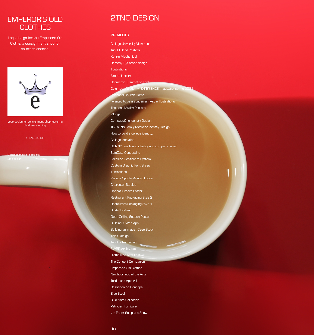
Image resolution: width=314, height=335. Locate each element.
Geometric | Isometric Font (130, 82)
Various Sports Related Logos (132, 178)
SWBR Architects (123, 248)
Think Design (120, 236)
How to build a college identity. (132, 133)
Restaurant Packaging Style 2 (131, 197)
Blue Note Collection (125, 300)
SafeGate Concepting (125, 152)
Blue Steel (118, 293)
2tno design (135, 17)
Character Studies (123, 184)
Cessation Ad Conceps (127, 287)
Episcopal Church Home (127, 95)
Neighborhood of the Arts (128, 274)
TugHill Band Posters (125, 50)
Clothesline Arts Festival (128, 255)
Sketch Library (121, 75)
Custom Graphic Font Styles (130, 165)
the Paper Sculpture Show (129, 312)
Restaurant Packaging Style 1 (131, 204)
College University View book (130, 43)
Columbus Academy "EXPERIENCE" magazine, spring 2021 (152, 88)
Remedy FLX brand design (129, 63)
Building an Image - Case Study (132, 229)
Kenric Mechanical (124, 56)
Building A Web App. (125, 223)
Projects (120, 34)
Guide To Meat (121, 210)
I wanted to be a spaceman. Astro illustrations (143, 101)
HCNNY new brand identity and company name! (144, 146)
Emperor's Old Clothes (126, 268)
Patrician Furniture (124, 306)
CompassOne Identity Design (131, 120)
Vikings (115, 114)
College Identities (122, 140)
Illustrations (119, 69)
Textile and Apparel (124, 280)
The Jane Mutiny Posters (128, 107)
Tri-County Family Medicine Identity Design (140, 127)
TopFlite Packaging (123, 242)
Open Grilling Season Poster (130, 216)
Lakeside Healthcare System (131, 159)
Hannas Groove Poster (126, 191)
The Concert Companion (128, 261)
